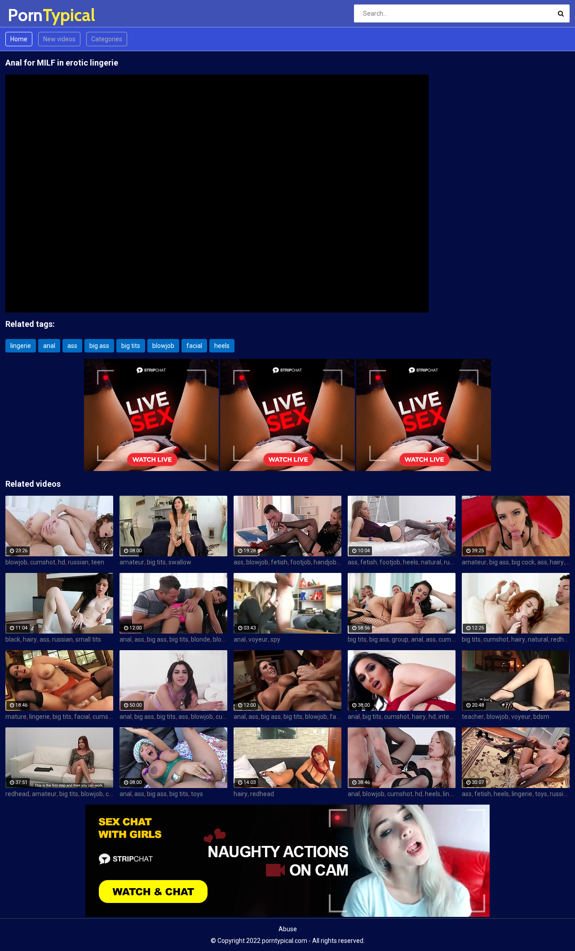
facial (194, 345)
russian (78, 562)
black (12, 639)
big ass (99, 345)
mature (16, 716)
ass (72, 345)
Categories (106, 39)
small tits (88, 639)
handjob (325, 562)
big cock (523, 562)
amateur (131, 562)
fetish (279, 562)
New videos (59, 39)
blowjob (163, 345)
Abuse (288, 929)
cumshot (42, 562)
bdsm (541, 716)
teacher (473, 716)
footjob (300, 562)
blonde (200, 639)
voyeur (258, 639)
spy (275, 639)
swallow (179, 562)
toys (197, 793)
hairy (557, 562)
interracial (452, 716)
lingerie (20, 345)
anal (49, 345)
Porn (31, 15)
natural (431, 562)
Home (18, 39)
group (400, 639)
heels (222, 345)
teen (97, 562)
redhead (563, 639)
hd (61, 562)
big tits (130, 345)
